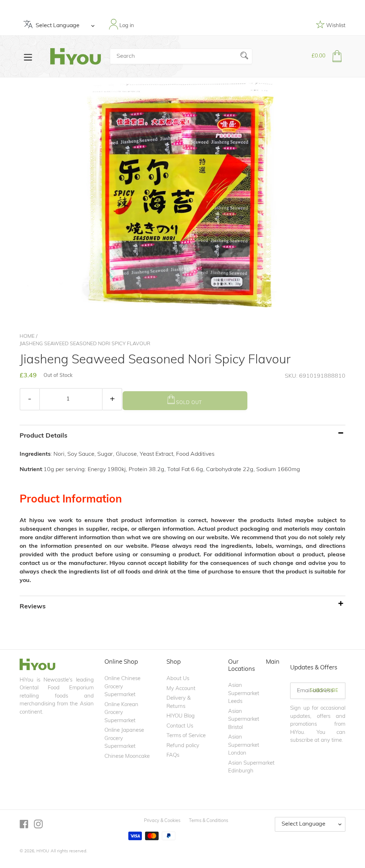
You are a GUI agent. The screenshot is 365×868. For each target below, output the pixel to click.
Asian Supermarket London (243, 745)
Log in (126, 26)
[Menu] (28, 56)
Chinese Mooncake (127, 756)
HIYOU (42, 851)
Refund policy (182, 746)
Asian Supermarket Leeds (243, 693)
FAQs (172, 755)
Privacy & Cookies (162, 820)
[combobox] (181, 56)
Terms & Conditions (208, 820)
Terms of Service (186, 736)
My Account (180, 688)
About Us (177, 678)
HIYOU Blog (180, 716)
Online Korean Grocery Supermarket (121, 713)
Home (27, 336)
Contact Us (179, 726)
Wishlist (335, 26)
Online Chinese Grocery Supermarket (122, 687)
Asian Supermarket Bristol (243, 719)
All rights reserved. (69, 851)
